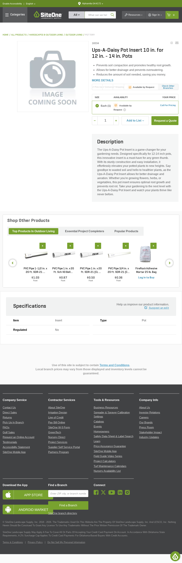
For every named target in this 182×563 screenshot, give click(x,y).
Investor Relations (149, 412)
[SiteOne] (48, 18)
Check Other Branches (168, 87)
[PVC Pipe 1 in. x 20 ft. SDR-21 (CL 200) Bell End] (91, 254)
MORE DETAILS (102, 80)
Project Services (57, 442)
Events (98, 426)
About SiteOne (56, 407)
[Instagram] (128, 493)
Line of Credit (55, 417)
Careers (144, 417)
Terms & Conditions (13, 542)
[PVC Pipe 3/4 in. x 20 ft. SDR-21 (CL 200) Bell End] (118, 254)
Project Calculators (105, 461)
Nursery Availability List (107, 471)
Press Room (146, 427)
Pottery (90, 35)
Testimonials (10, 442)
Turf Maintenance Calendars (110, 466)
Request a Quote (165, 120)
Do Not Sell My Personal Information (66, 542)
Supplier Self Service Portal (64, 447)
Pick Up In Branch (13, 422)
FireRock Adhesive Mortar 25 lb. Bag (146, 270)
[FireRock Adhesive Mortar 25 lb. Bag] (146, 254)
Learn (97, 441)
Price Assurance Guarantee (110, 446)
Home (6, 35)
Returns (7, 417)
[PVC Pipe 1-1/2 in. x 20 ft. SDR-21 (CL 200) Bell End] (35, 254)
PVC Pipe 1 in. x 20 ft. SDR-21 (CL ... (91, 270)
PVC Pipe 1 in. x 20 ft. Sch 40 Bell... (63, 270)
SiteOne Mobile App (14, 452)
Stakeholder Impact (150, 432)
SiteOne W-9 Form (59, 427)
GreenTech (54, 432)
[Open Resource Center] (175, 556)
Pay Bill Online (56, 422)
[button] (30, 3)
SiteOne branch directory (62, 513)
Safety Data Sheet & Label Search (113, 436)
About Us (144, 407)
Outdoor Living (74, 35)
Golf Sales (9, 432)
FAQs (6, 427)
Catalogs (99, 421)
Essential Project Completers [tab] (84, 231)
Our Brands (146, 422)
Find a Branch (57, 485)
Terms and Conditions (114, 365)
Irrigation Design (57, 412)
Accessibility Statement (16, 447)
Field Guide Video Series (108, 456)
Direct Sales (10, 412)
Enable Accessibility (12, 3)
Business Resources (106, 407)
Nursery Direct (56, 437)
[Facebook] (97, 493)
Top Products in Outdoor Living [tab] (33, 231)
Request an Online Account (18, 437)
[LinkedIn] (121, 493)
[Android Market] (23, 509)
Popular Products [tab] (126, 231)
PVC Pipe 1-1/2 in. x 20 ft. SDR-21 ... (35, 270)
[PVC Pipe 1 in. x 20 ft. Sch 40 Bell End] (63, 254)
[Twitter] (104, 493)
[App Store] (23, 494)
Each (105, 105)
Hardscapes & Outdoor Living (46, 35)
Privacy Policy (35, 542)
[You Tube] (112, 493)
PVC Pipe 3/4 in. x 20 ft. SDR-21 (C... (119, 270)
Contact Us (9, 407)
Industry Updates (149, 437)
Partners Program (58, 452)
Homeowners (101, 431)
